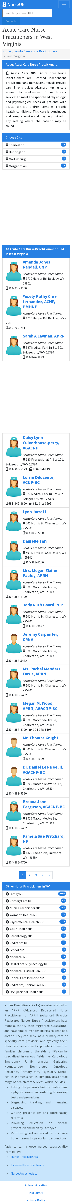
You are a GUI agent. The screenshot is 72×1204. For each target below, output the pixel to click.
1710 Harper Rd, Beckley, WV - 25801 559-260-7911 (36, 312)
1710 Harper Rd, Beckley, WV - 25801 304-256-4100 (37, 274)
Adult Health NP (37, 929)
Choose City (14, 137)
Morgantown (36, 166)
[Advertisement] (36, 209)
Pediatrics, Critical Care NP (37, 985)
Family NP (37, 894)
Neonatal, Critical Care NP (37, 971)
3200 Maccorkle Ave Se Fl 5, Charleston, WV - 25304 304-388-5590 (35, 779)
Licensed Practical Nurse (27, 1165)
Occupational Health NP (37, 992)
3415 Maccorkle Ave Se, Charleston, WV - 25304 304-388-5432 (36, 814)
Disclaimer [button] (36, 1193)
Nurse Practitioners (24, 1157)
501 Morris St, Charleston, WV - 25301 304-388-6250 (44, 551)
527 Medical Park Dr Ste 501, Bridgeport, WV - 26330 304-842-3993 (44, 346)
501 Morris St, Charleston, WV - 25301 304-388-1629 (44, 748)
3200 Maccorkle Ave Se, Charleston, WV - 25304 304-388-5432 (35, 647)
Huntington (36, 152)
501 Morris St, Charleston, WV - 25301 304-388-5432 (37, 681)
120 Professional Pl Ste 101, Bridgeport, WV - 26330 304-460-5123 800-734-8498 (35, 453)
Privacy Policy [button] (36, 1200)
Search (11, 21)
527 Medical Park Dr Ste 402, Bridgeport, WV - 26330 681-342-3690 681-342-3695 (36, 490)
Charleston (36, 145)
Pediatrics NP (37, 943)
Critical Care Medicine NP (37, 978)
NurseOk (15, 4)
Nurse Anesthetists (24, 1173)
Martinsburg (36, 159)
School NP (37, 950)
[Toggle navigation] (64, 4)
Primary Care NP (37, 901)
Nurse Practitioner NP (37, 908)
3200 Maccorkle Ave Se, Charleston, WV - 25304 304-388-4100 (35, 583)
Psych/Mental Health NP (37, 922)
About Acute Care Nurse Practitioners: (32, 64)
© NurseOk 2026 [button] (36, 1185)
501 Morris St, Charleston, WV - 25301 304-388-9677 (44, 615)
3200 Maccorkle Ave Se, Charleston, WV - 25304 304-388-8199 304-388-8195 (35, 716)
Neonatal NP (37, 957)
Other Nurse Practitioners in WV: (28, 886)
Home (6, 51)
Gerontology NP (37, 936)
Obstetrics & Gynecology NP (37, 964)
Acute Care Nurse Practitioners (36, 51)
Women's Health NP (37, 915)
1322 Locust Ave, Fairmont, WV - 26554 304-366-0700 (36, 849)
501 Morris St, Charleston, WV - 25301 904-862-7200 (44, 522)
